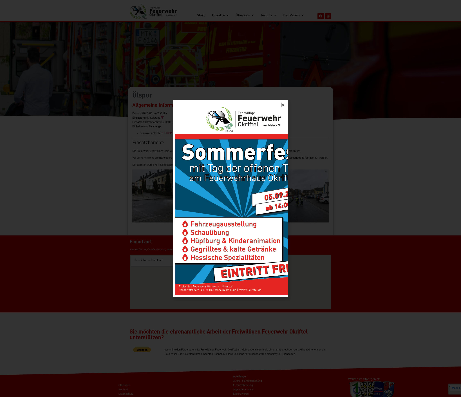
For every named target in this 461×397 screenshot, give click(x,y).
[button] (283, 105)
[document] (230, 198)
